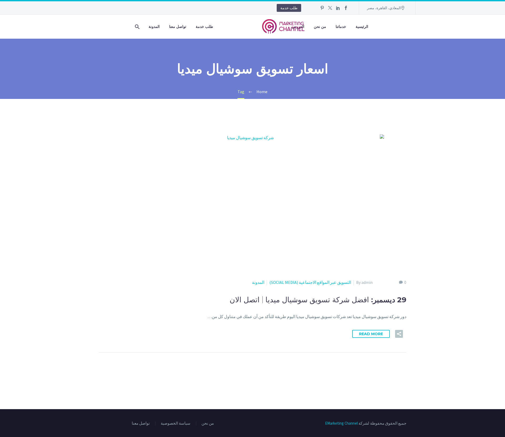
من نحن (320, 26)
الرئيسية (362, 26)
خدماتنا (341, 26)
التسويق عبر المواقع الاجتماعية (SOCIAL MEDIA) (310, 282)
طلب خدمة (288, 8)
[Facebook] (346, 8)
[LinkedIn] (338, 8)
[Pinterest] (322, 8)
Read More (371, 333)
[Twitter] (330, 8)
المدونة (154, 26)
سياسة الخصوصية (175, 423)
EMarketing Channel (341, 423)
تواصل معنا (177, 26)
